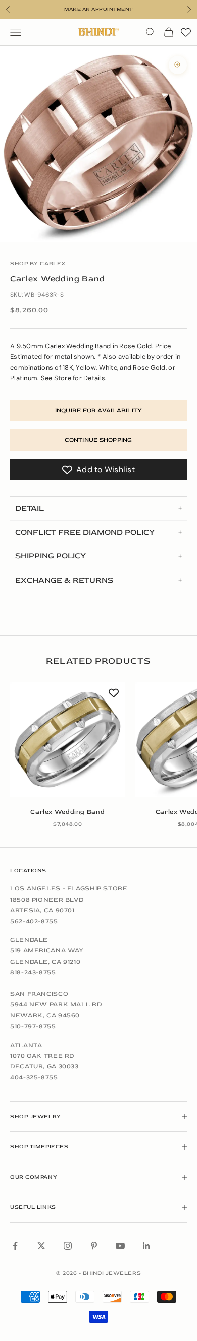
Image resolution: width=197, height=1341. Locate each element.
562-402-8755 (34, 921)
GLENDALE (29, 940)
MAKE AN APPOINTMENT (98, 9)
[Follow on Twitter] (41, 1246)
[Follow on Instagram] (68, 1246)
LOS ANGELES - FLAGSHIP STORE (69, 888)
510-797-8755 (33, 1026)
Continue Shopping (98, 440)
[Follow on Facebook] (15, 1246)
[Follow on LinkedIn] (146, 1246)
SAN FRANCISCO (39, 994)
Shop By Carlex (38, 263)
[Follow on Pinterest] (94, 1246)
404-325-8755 (34, 1077)
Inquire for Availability (98, 410)
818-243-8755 (33, 972)
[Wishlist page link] (186, 32)
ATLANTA (26, 1045)
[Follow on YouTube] (120, 1246)
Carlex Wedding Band (67, 812)
